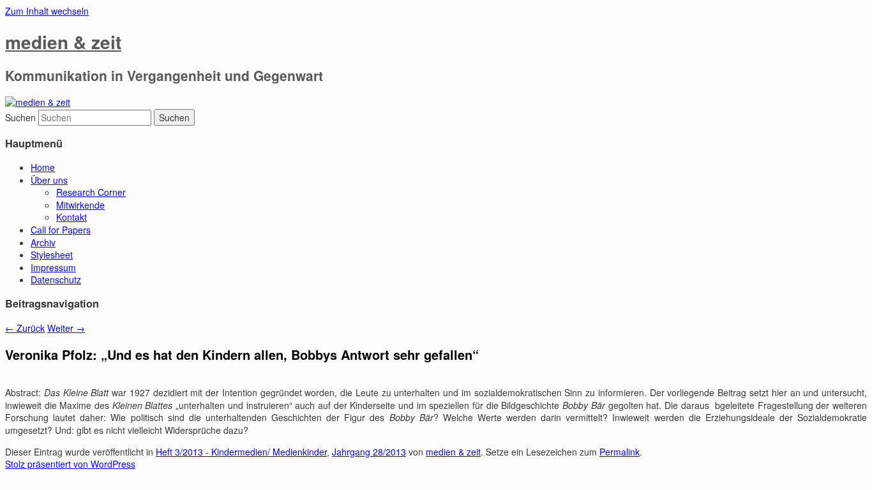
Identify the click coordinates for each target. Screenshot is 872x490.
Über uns (49, 180)
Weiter (66, 328)
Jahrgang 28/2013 (369, 451)
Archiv (43, 242)
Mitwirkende (80, 204)
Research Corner (91, 192)
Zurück (25, 328)
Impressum (53, 267)
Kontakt (71, 217)
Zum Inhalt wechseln (47, 10)
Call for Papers (61, 229)
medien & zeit (63, 42)
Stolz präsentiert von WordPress (70, 463)
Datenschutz (56, 279)
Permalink (619, 451)
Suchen (20, 117)
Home (43, 167)
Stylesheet (52, 254)
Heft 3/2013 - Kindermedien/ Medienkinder (241, 451)
